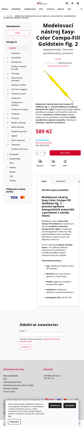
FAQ (5, 379)
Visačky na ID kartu (19, 149)
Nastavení (14, 422)
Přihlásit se (26, 347)
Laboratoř (15, 144)
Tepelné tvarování (19, 131)
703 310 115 (49, 378)
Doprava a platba (10, 388)
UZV (11, 176)
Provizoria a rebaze (19, 109)
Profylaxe (15, 114)
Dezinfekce (16, 57)
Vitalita (13, 167)
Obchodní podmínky (12, 382)
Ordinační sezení (18, 93)
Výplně (14, 136)
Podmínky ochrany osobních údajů (18, 385)
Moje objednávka (10, 376)
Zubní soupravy (18, 140)
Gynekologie (15, 158)
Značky (13, 180)
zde (9, 416)
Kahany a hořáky (18, 85)
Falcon (58, 59)
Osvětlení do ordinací (16, 103)
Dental (13, 48)
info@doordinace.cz (52, 376)
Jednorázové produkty (16, 79)
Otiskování (16, 98)
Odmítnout (55, 405)
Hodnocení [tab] (60, 181)
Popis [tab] (44, 181)
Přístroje (15, 118)
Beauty (13, 172)
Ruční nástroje (17, 127)
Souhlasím (69, 405)
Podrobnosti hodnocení (58, 66)
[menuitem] (5, 9)
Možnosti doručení (44, 143)
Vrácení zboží (9, 391)
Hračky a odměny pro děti (18, 67)
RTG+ (12, 163)
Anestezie (15, 53)
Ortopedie (14, 154)
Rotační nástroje (18, 122)
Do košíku (66, 153)
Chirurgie (15, 73)
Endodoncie (16, 62)
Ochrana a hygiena (19, 89)
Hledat (17, 33)
